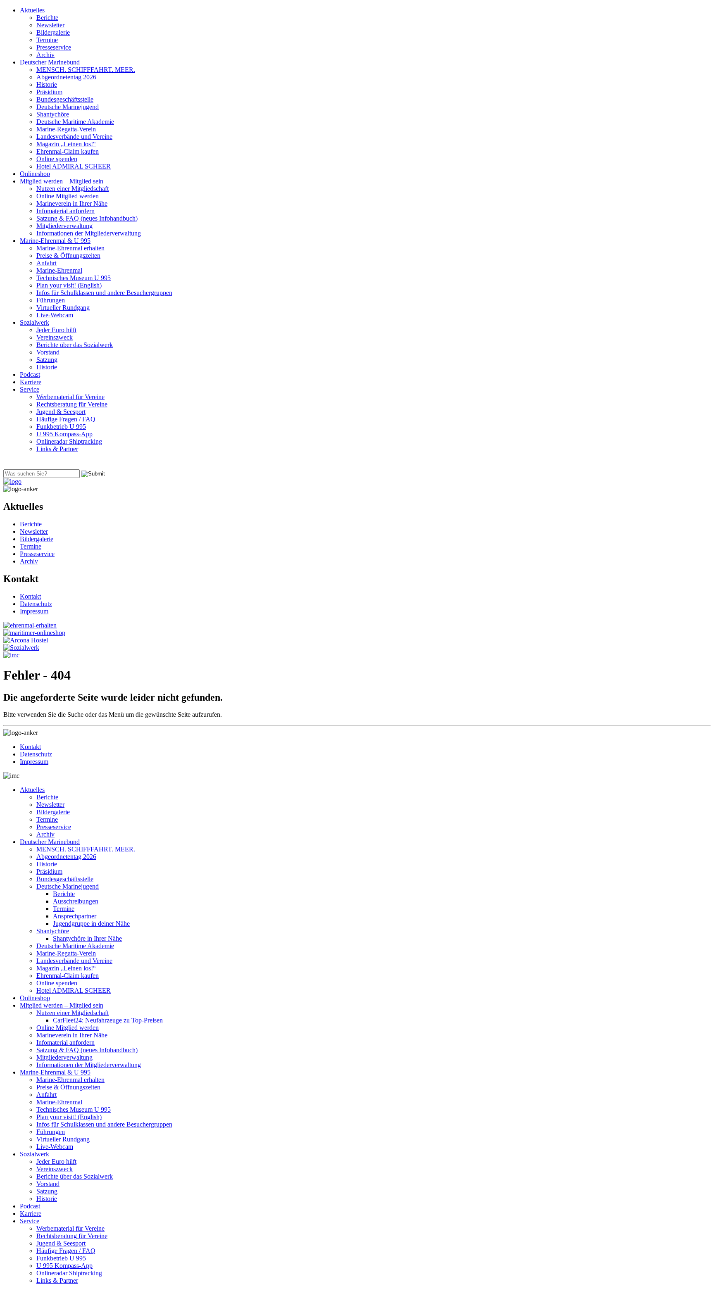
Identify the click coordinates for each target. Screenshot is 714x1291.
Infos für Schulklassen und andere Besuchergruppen (104, 292)
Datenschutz (36, 603)
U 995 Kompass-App (64, 433)
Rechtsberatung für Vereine (71, 404)
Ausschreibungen (75, 901)
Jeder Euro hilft (56, 329)
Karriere (30, 381)
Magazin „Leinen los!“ (66, 143)
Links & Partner (57, 448)
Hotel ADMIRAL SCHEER (73, 166)
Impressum (34, 611)
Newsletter (50, 25)
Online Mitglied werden (67, 196)
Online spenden (56, 158)
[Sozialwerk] (21, 647)
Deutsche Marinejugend (67, 106)
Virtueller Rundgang (63, 307)
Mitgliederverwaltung (64, 225)
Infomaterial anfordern (65, 210)
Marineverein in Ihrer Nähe (71, 203)
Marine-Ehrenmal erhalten (70, 248)
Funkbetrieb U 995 (61, 426)
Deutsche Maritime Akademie (75, 121)
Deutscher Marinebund (50, 62)
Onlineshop (35, 173)
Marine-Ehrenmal (59, 270)
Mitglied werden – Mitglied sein (61, 181)
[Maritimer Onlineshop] (34, 632)
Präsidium (49, 91)
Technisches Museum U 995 (73, 277)
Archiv (45, 54)
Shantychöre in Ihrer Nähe (87, 938)
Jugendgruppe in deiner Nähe (91, 923)
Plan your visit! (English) (69, 285)
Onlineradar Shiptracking (69, 441)
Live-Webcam (54, 315)
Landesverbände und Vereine (74, 136)
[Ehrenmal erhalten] (30, 625)
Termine (47, 39)
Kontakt (30, 596)
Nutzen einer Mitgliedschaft (72, 188)
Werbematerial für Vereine (70, 396)
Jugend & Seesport (61, 411)
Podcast (30, 374)
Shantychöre (52, 114)
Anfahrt (46, 262)
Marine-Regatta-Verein (66, 129)
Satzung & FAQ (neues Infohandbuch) (87, 218)
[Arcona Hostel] (25, 640)
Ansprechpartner (74, 916)
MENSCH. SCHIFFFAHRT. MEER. (85, 69)
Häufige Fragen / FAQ (65, 419)
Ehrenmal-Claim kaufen (67, 151)
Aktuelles (32, 10)
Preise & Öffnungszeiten (68, 255)
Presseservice (53, 47)
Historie (46, 84)
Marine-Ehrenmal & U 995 (55, 240)
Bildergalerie (53, 32)
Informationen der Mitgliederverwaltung (88, 233)
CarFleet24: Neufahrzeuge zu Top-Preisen (108, 1020)
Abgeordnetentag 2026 (66, 77)
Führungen (50, 300)
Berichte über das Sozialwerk (74, 344)
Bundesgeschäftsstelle (64, 99)
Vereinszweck (54, 337)
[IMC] (11, 655)
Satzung (46, 359)
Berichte (47, 17)
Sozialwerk (34, 322)
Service (29, 389)
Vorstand (48, 352)
